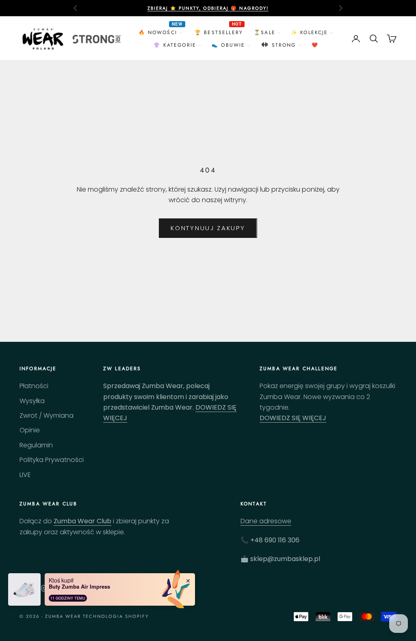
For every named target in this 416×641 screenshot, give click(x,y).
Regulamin (36, 445)
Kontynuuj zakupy (208, 228)
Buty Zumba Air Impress (79, 586)
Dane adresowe (265, 521)
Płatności (34, 386)
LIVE (25, 474)
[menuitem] (162, 32)
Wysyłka (32, 401)
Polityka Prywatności (52, 459)
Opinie (30, 430)
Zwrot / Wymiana (47, 415)
